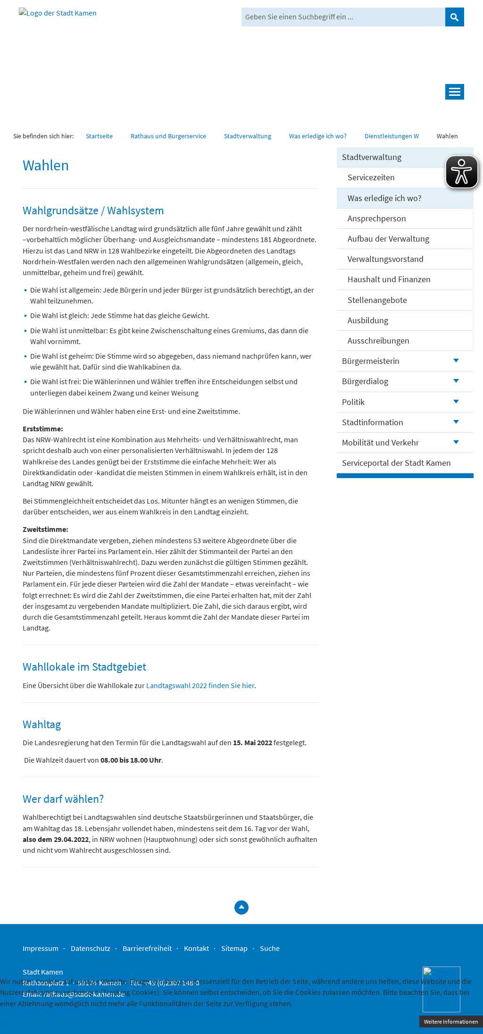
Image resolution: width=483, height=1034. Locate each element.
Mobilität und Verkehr (380, 442)
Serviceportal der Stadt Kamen (396, 462)
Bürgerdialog (365, 381)
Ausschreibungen (378, 340)
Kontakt (196, 948)
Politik (353, 401)
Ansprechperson (377, 218)
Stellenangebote (377, 299)
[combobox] (343, 17)
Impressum (40, 948)
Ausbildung (368, 320)
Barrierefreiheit (147, 948)
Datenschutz (90, 948)
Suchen (454, 17)
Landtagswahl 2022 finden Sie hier (200, 685)
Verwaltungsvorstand (386, 258)
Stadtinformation (372, 422)
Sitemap (234, 948)
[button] (241, 92)
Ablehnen (55, 1021)
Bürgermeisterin (371, 360)
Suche (270, 948)
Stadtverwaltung (371, 156)
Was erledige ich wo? (385, 198)
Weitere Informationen (451, 1021)
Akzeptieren (19, 1021)
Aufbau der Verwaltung (388, 238)
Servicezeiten (371, 177)
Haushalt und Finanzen (389, 279)
